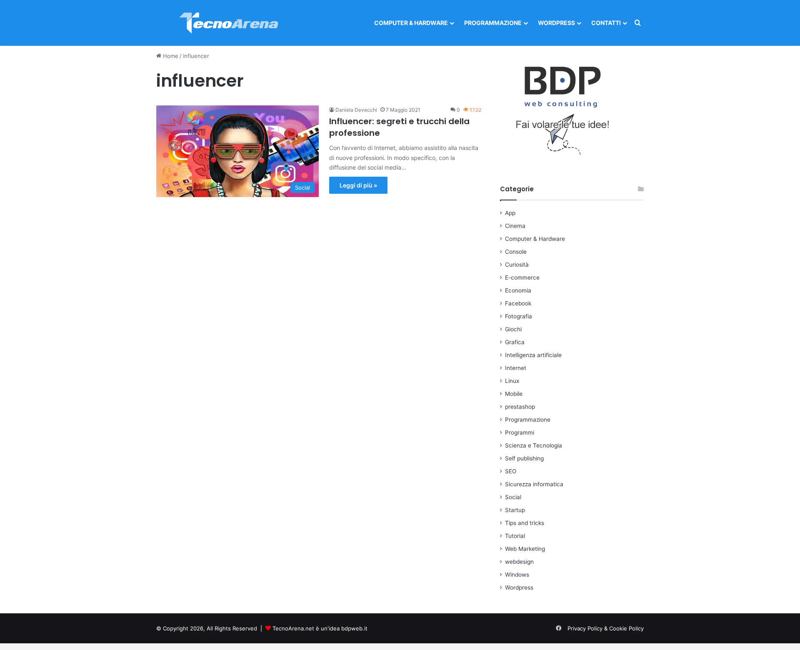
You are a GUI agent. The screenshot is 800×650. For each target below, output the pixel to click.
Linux (512, 381)
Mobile (513, 393)
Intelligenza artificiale (533, 355)
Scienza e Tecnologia (533, 445)
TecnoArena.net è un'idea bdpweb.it (320, 628)
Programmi (519, 432)
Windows (517, 574)
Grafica (515, 342)
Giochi (513, 329)
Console (516, 251)
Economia (518, 290)
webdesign (519, 561)
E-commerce (522, 277)
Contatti (606, 22)
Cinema (515, 225)
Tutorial (515, 535)
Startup (515, 510)
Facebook (518, 303)
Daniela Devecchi (356, 110)
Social (513, 497)
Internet (515, 368)
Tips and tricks (524, 523)
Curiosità (517, 264)
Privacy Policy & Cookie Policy (606, 628)
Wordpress (556, 22)
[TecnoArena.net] (229, 23)
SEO (510, 471)
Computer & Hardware (411, 22)
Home (169, 55)
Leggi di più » (358, 185)
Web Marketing (525, 548)
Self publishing (524, 458)
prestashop (520, 406)
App (510, 213)
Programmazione (493, 22)
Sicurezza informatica (534, 484)
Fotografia (518, 316)
